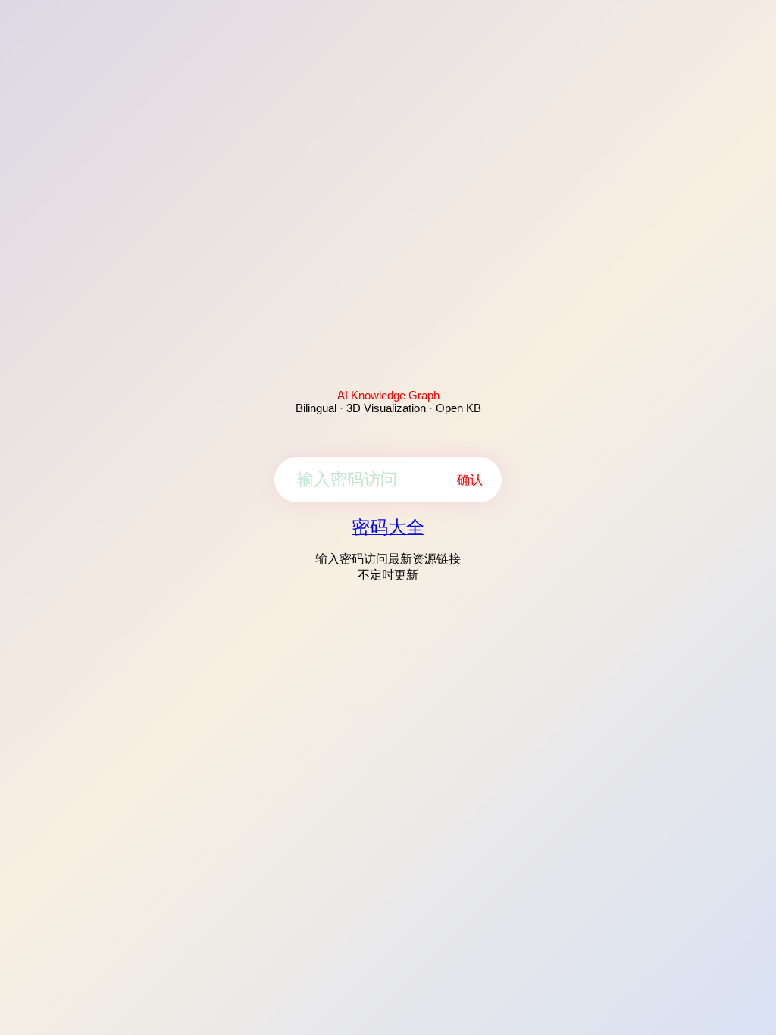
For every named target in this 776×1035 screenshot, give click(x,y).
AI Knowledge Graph (388, 395)
